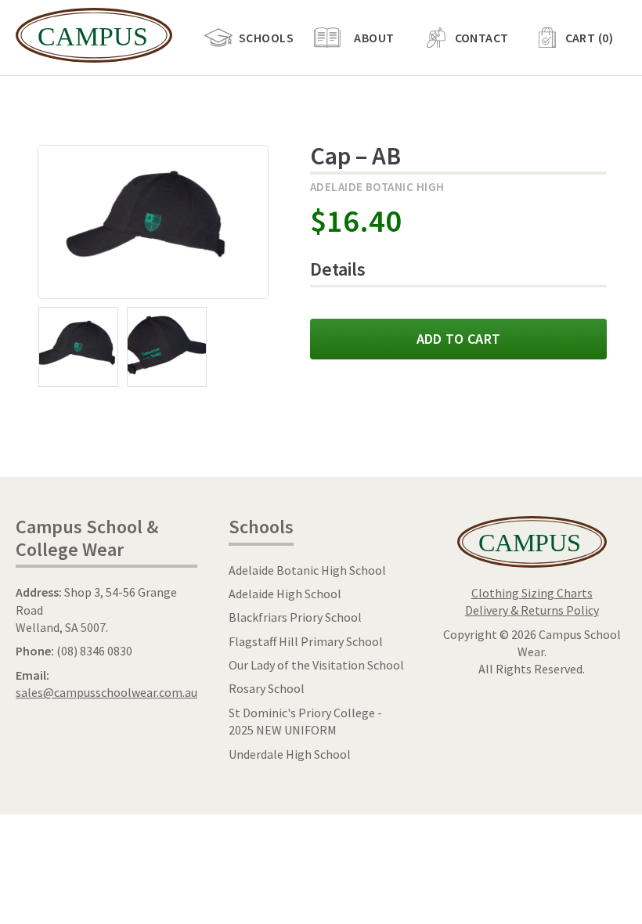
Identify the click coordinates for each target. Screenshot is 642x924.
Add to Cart (459, 339)
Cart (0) (589, 37)
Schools (266, 37)
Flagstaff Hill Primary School (306, 641)
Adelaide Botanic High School (307, 570)
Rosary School (267, 688)
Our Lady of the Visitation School (316, 665)
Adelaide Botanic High (377, 186)
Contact (482, 37)
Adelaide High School (285, 593)
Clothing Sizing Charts (532, 593)
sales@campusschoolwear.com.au (106, 692)
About (374, 37)
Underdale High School (290, 754)
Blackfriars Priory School (295, 617)
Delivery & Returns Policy (532, 610)
